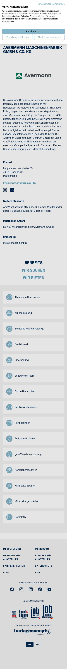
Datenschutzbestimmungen (51, 4)
